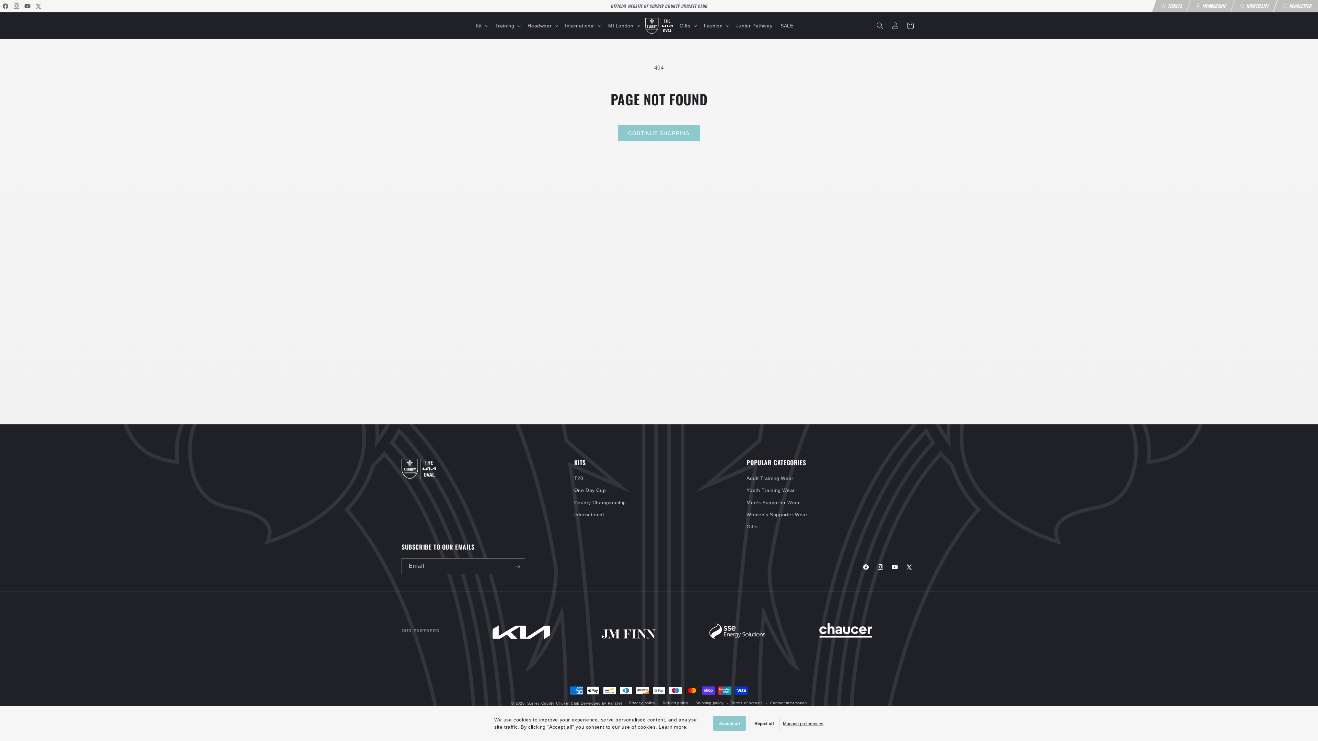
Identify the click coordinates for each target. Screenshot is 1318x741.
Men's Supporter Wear (773, 502)
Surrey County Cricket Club (553, 703)
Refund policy (676, 703)
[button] (481, 26)
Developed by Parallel (601, 703)
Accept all (729, 723)
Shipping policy (709, 703)
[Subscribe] (517, 566)
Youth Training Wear (771, 490)
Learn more (672, 727)
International (589, 514)
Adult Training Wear (770, 478)
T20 (578, 478)
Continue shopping (659, 133)
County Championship (600, 502)
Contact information (788, 703)
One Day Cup (590, 490)
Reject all (764, 723)
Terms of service (747, 703)
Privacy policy (642, 703)
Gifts (752, 526)
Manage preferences (803, 723)
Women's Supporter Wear (777, 514)
